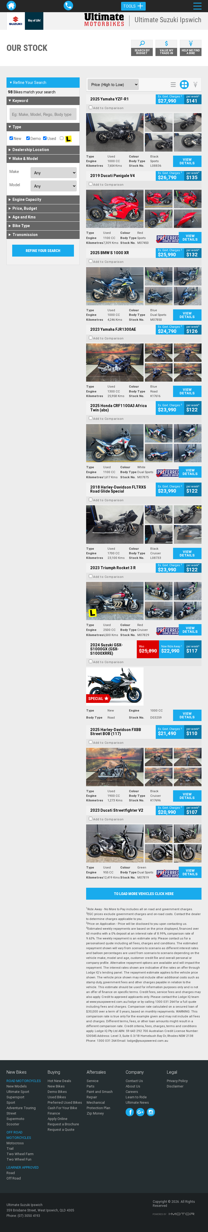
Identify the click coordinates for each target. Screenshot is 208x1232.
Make (14, 171)
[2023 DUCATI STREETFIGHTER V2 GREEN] (144, 843)
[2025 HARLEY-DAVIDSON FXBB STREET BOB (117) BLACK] (144, 767)
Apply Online (57, 1118)
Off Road (13, 1178)
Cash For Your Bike (62, 1108)
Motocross (15, 1143)
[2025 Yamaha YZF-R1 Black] (144, 132)
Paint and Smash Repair (100, 1094)
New (17, 138)
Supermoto (15, 1118)
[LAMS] (68, 138)
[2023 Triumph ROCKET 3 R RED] (144, 601)
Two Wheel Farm (20, 1154)
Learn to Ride (136, 1097)
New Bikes (56, 1086)
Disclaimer (175, 1086)
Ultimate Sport (17, 1091)
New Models (16, 1086)
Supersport (15, 1097)
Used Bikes (57, 1097)
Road (10, 1173)
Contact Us (134, 1081)
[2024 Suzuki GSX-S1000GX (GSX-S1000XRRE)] (144, 686)
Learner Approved (22, 1167)
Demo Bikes (57, 1091)
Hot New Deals (59, 1081)
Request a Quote (61, 1129)
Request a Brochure (63, 1124)
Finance (54, 1113)
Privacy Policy (177, 1081)
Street (11, 1113)
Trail (10, 1148)
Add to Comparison (108, 108)
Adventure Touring (21, 1108)
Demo (35, 138)
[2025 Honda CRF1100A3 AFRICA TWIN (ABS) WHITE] (144, 443)
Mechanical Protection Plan (98, 1105)
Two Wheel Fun (18, 1159)
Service (93, 1081)
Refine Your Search (27, 82)
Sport (10, 1102)
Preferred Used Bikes (65, 1102)
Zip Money (95, 1113)
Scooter (12, 1124)
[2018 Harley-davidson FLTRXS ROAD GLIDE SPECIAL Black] (144, 524)
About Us (133, 1086)
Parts (91, 1086)
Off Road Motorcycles (18, 1135)
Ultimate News (137, 1102)
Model (14, 184)
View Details (187, 161)
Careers (132, 1091)
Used (51, 138)
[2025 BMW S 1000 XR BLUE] (144, 286)
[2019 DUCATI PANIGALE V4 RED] (144, 209)
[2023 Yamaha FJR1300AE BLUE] (144, 362)
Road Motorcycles (23, 1081)
